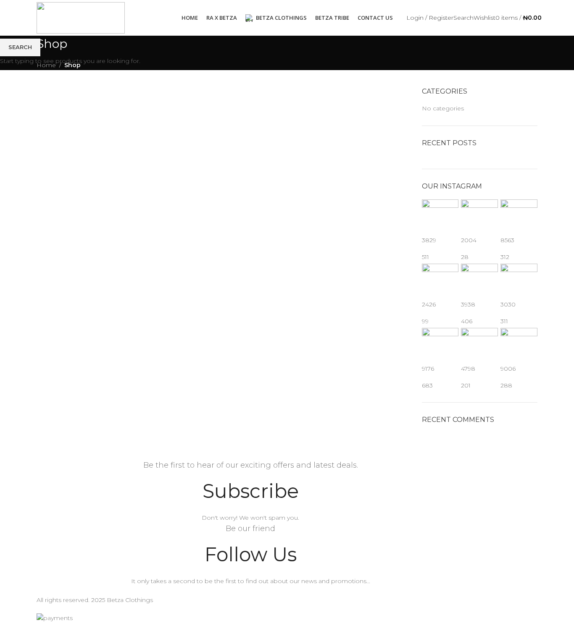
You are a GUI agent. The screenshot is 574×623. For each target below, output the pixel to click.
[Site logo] (81, 17)
